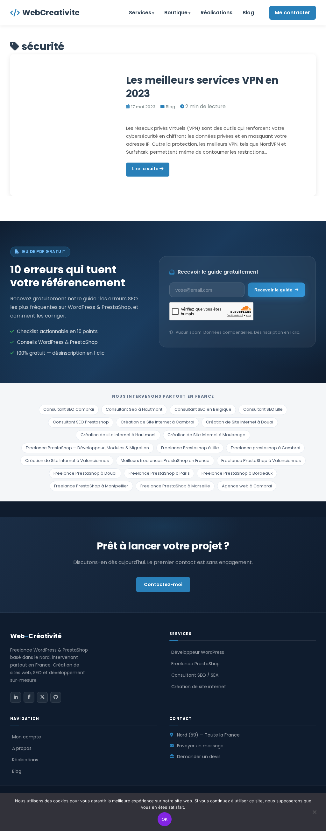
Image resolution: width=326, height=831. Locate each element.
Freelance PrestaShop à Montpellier (91, 486)
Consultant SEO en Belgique (202, 409)
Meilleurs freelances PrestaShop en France (165, 460)
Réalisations (216, 12)
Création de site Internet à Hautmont (118, 434)
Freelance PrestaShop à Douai (85, 473)
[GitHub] (55, 697)
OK (165, 819)
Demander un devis (199, 756)
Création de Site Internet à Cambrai (157, 422)
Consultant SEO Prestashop (81, 422)
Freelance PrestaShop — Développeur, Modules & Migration (87, 447)
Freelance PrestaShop (195, 663)
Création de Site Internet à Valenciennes (67, 460)
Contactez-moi (163, 584)
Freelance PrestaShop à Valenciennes (261, 460)
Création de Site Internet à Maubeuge (206, 434)
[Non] (314, 816)
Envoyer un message (200, 746)
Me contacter (292, 12)
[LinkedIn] (15, 697)
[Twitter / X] (42, 697)
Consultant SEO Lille (263, 409)
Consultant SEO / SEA (194, 675)
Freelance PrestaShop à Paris (159, 473)
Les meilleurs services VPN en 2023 (202, 87)
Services (140, 12)
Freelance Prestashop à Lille (190, 447)
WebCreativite (51, 12)
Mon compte (26, 737)
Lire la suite (145, 168)
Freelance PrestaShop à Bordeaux (237, 473)
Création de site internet (198, 686)
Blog (248, 12)
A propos (22, 748)
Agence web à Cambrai (247, 486)
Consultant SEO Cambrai (68, 409)
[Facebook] (29, 697)
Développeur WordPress (197, 652)
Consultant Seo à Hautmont (134, 409)
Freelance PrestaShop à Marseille (175, 486)
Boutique (176, 12)
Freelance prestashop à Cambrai (265, 447)
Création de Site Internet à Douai (239, 422)
